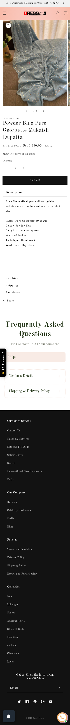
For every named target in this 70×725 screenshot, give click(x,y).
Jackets (11, 645)
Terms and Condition (19, 549)
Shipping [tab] (12, 285)
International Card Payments (24, 471)
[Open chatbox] (62, 717)
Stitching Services (18, 439)
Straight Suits (15, 629)
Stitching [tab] (12, 278)
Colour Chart (15, 455)
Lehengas (12, 604)
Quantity (7, 161)
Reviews (12, 502)
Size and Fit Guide (18, 447)
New (10, 596)
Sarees (11, 612)
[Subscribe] (59, 688)
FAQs (10, 479)
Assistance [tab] (13, 292)
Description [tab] (14, 192)
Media (10, 518)
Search (11, 463)
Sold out (35, 180)
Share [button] (10, 301)
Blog (10, 527)
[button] (4, 13)
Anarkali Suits (16, 621)
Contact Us (13, 430)
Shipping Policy (16, 565)
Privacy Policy (15, 557)
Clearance (13, 653)
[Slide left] (27, 111)
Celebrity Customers (19, 510)
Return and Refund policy (22, 574)
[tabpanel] (35, 235)
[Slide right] (43, 111)
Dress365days (38, 718)
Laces (10, 661)
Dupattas (12, 637)
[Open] (9, 716)
